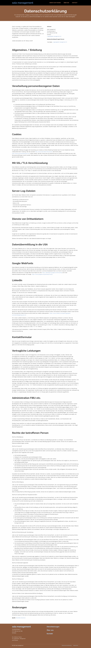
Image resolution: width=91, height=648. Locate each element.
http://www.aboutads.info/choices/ (43, 151)
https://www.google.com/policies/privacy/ (42, 274)
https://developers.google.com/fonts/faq (52, 272)
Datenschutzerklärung (66, 645)
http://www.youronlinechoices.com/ (21, 153)
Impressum (75, 645)
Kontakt (74, 2)
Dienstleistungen (55, 2)
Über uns (66, 2)
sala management (21, 626)
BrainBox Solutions (20, 617)
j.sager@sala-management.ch (54, 36)
